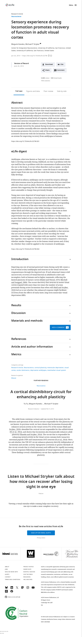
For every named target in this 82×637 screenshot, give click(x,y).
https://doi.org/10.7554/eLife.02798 (34, 56)
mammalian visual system (56, 370)
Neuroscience (16, 16)
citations (45, 81)
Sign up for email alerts (41, 533)
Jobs (6, 569)
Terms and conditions (12, 579)
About (7, 567)
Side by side (62, 91)
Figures (33, 91)
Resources (27, 577)
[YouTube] (33, 588)
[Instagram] (27, 588)
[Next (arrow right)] (3, 633)
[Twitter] (17, 588)
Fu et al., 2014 (15, 432)
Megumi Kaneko (18, 44)
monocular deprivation (55, 367)
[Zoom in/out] (7, 631)
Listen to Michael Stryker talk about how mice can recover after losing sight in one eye (41, 482)
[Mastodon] (22, 588)
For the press (28, 574)
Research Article (17, 14)
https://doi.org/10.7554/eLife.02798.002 (25, 249)
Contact (8, 577)
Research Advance (33, 409)
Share (47, 70)
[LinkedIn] (11, 588)
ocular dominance (23, 370)
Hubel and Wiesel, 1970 (50, 280)
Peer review (48, 91)
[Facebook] (11, 592)
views (45, 78)
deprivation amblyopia (38, 370)
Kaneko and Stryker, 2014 (30, 434)
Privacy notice (41, 538)
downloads (56, 78)
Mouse (13, 378)
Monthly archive (29, 572)
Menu (71, 5)
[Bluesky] (6, 588)
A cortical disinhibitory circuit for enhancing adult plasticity (41, 394)
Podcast (41, 494)
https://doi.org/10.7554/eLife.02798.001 (25, 141)
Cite (61, 64)
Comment (61, 71)
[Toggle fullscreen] (5, 631)
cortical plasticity (40, 367)
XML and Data (27, 579)
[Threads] (6, 592)
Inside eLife (27, 569)
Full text (18, 91)
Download (49, 64)
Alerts (7, 574)
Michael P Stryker (32, 44)
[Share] (3, 631)
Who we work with (11, 572)
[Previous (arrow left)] (1, 633)
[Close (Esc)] (1, 631)
